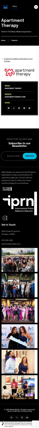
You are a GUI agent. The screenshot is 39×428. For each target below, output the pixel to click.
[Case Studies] (35, 7)
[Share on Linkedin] (19, 108)
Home (3, 40)
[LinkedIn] (22, 417)
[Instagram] (16, 417)
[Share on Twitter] (13, 108)
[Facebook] (11, 417)
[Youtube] (27, 417)
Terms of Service (13, 411)
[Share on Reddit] (24, 108)
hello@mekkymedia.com (11, 244)
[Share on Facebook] (8, 108)
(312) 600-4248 (7, 240)
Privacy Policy (27, 411)
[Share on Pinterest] (29, 108)
